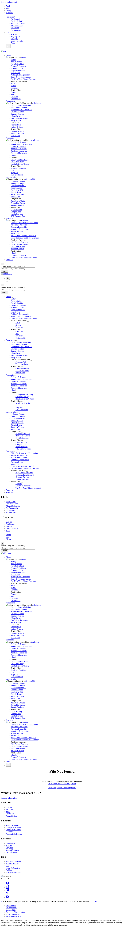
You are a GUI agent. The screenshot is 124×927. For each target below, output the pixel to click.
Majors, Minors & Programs (21, 144)
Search (4, 271)
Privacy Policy (11, 908)
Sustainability (16, 99)
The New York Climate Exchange (24, 79)
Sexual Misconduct (13, 914)
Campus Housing (17, 131)
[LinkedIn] (7, 891)
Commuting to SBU (18, 186)
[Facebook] (7, 884)
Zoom (13, 43)
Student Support (17, 188)
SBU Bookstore (17, 175)
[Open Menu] (7, 281)
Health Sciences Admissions (21, 110)
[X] (7, 894)
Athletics (9, 260)
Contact (9, 807)
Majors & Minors (12, 825)
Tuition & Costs (17, 127)
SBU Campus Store (18, 216)
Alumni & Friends (18, 23)
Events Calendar (12, 864)
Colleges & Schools (18, 142)
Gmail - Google (17, 41)
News (13, 83)
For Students (15, 19)
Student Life (15, 197)
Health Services (17, 214)
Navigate (14, 39)
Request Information (9, 798)
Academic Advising (18, 168)
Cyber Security (16, 210)
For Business (16, 30)
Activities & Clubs (18, 201)
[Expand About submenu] (12, 297)
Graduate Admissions (19, 107)
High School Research (19, 242)
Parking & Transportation (20, 75)
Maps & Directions (18, 70)
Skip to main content (9, 2)
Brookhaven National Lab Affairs (23, 236)
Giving (8, 10)
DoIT (13, 170)
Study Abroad (16, 120)
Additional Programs (19, 153)
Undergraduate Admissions (21, 105)
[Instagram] (7, 887)
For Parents (15, 28)
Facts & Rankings (17, 64)
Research (9, 218)
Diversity (14, 97)
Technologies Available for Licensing (25, 238)
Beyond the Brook (18, 203)
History (13, 60)
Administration (16, 62)
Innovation (15, 233)
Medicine (9, 13)
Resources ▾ (10, 17)
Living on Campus (18, 181)
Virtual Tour (15, 73)
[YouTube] (7, 897)
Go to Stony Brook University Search (62, 788)
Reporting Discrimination (15, 912)
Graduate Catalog (17, 162)
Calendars (14, 92)
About (8, 55)
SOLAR (14, 34)
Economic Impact (17, 68)
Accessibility (11, 906)
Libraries (14, 155)
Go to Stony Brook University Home (62, 784)
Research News (17, 231)
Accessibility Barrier (13, 916)
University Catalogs (13, 830)
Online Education (17, 112)
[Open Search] (8, 46)
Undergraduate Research (20, 244)
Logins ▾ (9, 32)
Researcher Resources (19, 225)
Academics (10, 138)
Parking (9, 870)
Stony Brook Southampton (21, 77)
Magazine (14, 88)
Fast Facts (9, 809)
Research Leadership (19, 227)
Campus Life (11, 177)
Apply (8, 6)
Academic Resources (19, 151)
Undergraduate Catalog (19, 160)
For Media (10, 814)
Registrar (14, 173)
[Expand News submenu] (28, 321)
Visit (7, 8)
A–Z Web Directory (13, 861)
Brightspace (15, 37)
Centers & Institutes (18, 66)
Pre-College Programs (19, 118)
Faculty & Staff (16, 21)
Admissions (10, 101)
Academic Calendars (19, 149)
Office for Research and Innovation (24, 223)
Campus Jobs (16, 212)
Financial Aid (16, 125)
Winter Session (16, 116)
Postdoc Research (17, 249)
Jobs (12, 94)
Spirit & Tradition (17, 205)
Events (13, 86)
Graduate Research (18, 247)
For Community (17, 26)
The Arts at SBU (17, 190)
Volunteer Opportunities (20, 229)
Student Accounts (17, 133)
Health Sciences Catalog (20, 164)
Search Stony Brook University (13, 266)
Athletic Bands (16, 192)
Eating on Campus (18, 183)
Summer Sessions (17, 114)
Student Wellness (17, 194)
